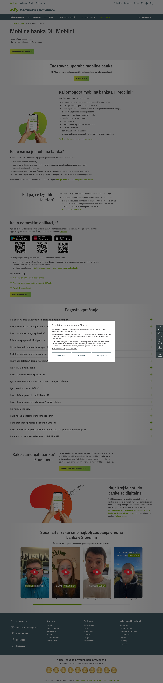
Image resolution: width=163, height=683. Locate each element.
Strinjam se (102, 356)
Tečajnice (160, 357)
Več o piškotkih (71, 349)
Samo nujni (61, 356)
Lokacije (159, 329)
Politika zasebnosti (58, 349)
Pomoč (159, 343)
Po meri (81, 356)
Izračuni (159, 350)
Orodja (160, 336)
